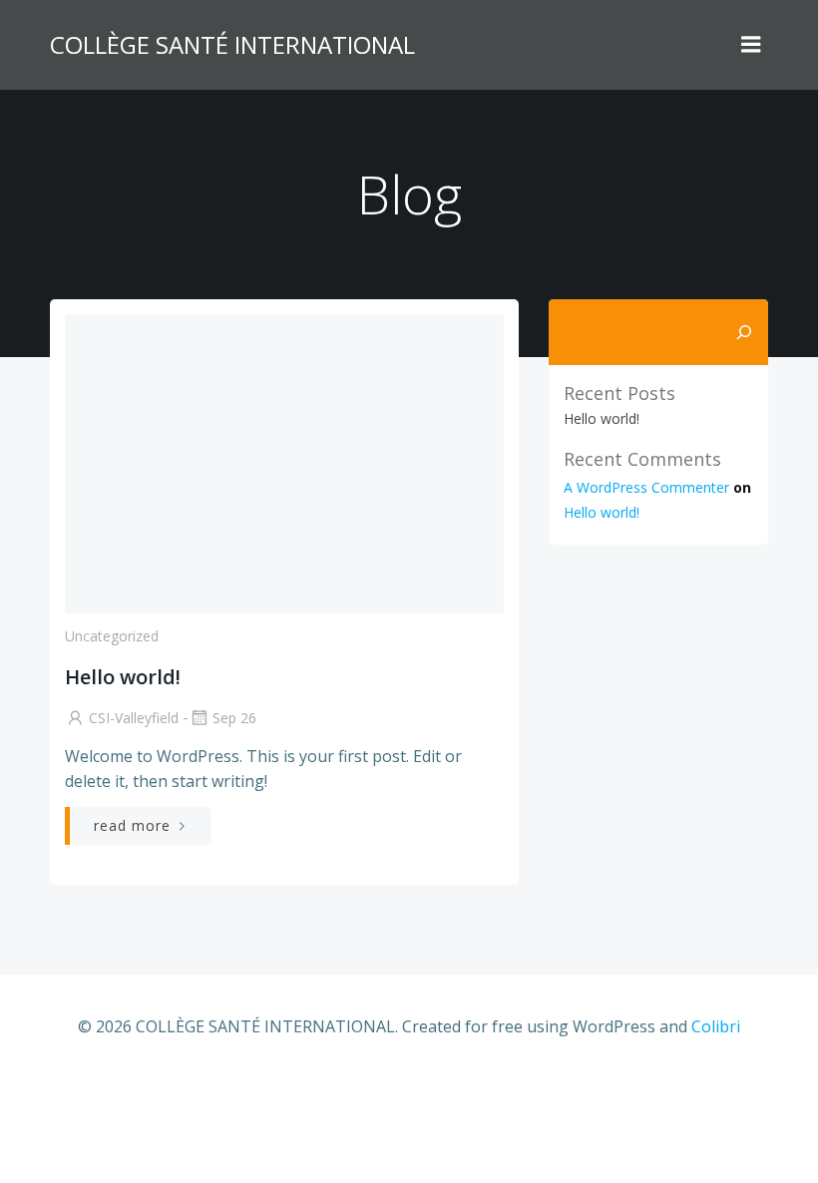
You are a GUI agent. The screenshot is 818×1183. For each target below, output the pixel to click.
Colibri (715, 1026)
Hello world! (601, 418)
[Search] (744, 332)
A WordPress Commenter (646, 487)
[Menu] (751, 45)
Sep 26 (234, 717)
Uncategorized (112, 635)
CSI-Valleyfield (134, 717)
